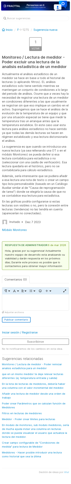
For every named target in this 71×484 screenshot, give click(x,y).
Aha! (66, 472)
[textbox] (35, 302)
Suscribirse (35, 341)
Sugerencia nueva (45, 30)
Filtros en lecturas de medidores (22, 413)
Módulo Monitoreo (14, 230)
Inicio (9, 30)
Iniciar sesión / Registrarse (20, 332)
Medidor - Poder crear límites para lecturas (28, 419)
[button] (7, 291)
